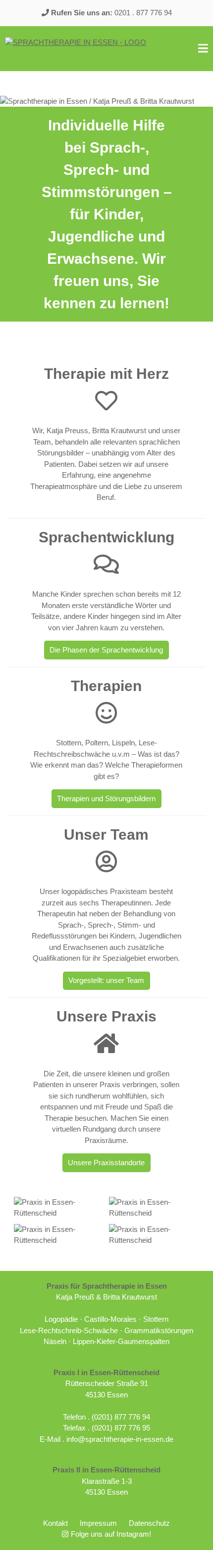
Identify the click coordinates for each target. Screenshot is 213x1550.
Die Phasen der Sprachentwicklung (106, 650)
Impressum (98, 1523)
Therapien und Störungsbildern (106, 798)
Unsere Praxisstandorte (106, 1162)
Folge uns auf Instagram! (111, 1534)
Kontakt (55, 1523)
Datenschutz (149, 1523)
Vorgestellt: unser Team (106, 980)
